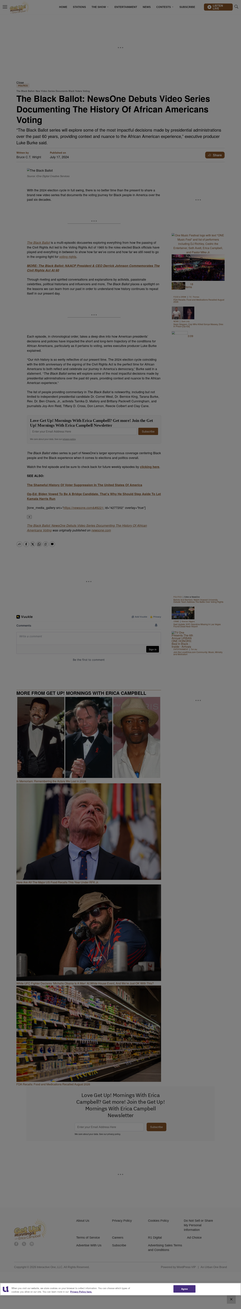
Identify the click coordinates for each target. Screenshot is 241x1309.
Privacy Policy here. (81, 1291)
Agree (184, 1288)
